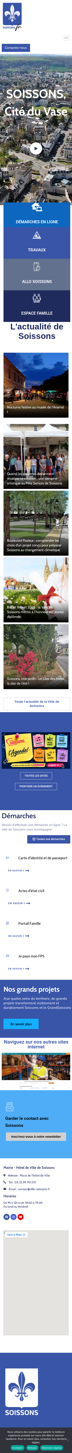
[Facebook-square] (6, 1217)
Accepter (17, 1447)
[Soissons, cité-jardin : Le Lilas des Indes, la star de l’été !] (36, 656)
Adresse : (29, 1175)
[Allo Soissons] (37, 266)
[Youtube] (20, 1217)
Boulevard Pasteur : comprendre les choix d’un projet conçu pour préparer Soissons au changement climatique (34, 545)
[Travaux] (37, 235)
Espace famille (37, 313)
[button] (36, 148)
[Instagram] (13, 1217)
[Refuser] (67, 1440)
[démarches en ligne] (37, 206)
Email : (29, 1189)
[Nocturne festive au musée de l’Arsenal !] (36, 385)
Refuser (32, 1447)
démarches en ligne (37, 222)
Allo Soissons (37, 281)
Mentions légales (51, 1447)
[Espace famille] (37, 298)
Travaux (37, 250)
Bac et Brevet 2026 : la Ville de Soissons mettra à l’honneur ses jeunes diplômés (35, 612)
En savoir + (16, 870)
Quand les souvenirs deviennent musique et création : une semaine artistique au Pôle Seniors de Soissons (34, 478)
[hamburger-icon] (66, 37)
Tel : (22, 1182)
